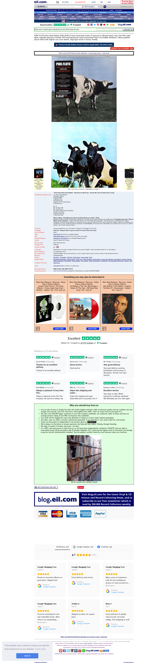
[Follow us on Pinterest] (88, 25)
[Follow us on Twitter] (95, 25)
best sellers (103, 12)
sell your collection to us (64, 645)
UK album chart (83, 12)
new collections (102, 18)
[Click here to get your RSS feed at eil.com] (112, 25)
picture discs (98, 16)
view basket (65, 2)
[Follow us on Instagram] (98, 25)
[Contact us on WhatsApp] (107, 25)
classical (79, 16)
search (77, 643)
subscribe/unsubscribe (98, 647)
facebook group (118, 18)
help (101, 2)
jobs (129, 18)
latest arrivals (61, 12)
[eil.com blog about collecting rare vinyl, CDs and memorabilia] (84, 506)
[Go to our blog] (124, 25)
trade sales (73, 18)
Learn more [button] (40, 649)
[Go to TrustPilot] (60, 26)
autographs (111, 16)
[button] (120, 514)
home (57, 643)
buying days (52, 18)
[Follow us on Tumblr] (101, 25)
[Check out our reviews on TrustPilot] (91, 422)
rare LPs (69, 14)
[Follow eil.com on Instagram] (72, 651)
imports (42, 16)
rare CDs (50, 14)
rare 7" (77, 14)
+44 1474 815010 (61, 271)
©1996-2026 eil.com (61, 653)
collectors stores (86, 18)
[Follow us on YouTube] (104, 25)
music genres (108, 643)
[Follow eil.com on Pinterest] (60, 651)
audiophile (52, 16)
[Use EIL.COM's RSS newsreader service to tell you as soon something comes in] (104, 651)
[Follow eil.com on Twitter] (68, 651)
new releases (43, 12)
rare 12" (85, 14)
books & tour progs (115, 14)
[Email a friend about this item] (46, 488)
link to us (62, 643)
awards (88, 16)
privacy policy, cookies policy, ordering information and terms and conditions (91, 653)
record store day (122, 12)
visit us (63, 18)
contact (94, 2)
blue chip (40, 14)
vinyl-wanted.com (68, 647)
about (109, 2)
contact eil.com (85, 647)
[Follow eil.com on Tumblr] (76, 651)
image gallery (88, 643)
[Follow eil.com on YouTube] (79, 651)
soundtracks (64, 16)
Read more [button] (110, 586)
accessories (70, 643)
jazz (73, 16)
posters (129, 14)
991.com (77, 647)
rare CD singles (97, 14)
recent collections (99, 645)
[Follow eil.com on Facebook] (64, 651)
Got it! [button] (27, 656)
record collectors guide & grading (83, 645)
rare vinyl (59, 14)
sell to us (41, 18)
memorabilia (123, 16)
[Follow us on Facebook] (92, 25)
